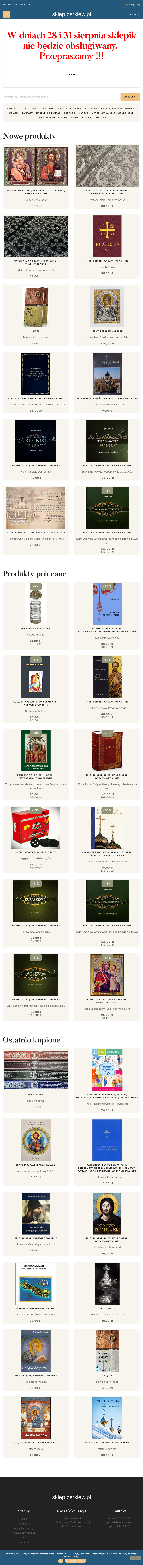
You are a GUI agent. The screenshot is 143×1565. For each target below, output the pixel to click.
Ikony (34, 108)
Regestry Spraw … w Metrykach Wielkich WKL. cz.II (36, 404)
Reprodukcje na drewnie (48, 191)
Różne (74, 117)
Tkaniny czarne (35, 264)
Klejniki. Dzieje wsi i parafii (36, 471)
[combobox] (60, 97)
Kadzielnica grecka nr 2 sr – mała (107, 1314)
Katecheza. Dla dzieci (101, 1094)
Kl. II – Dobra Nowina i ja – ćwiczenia (107, 1103)
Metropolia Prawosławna (121, 398)
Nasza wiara (36, 1448)
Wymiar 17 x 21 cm (35, 194)
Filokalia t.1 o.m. (107, 267)
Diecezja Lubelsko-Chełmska (24, 532)
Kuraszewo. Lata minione (36, 931)
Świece (83, 113)
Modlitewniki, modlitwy (119, 1168)
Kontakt (23, 1537)
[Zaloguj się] (127, 5)
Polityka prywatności (24, 1532)
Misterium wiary (107, 1448)
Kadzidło (47, 108)
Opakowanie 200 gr (42, 1308)
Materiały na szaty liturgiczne (113, 113)
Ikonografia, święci (29, 775)
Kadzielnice (64, 108)
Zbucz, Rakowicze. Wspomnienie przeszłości (107, 471)
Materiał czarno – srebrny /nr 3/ (36, 270)
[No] (135, 1558)
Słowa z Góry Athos (107, 1381)
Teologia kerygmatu (35, 1381)
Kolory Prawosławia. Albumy (101, 852)
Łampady (27, 113)
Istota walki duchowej (35, 337)
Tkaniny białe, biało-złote (107, 194)
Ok (61, 1561)
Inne (89, 261)
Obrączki (70, 113)
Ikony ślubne (22, 191)
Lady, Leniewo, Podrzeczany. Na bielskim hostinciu (35, 1005)
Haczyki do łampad (48, 113)
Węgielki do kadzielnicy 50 (36, 858)
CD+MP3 (10, 108)
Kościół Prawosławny (107, 637)
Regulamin (24, 1523)
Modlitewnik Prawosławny (107, 1177)
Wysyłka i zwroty (24, 1528)
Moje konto (23, 1542)
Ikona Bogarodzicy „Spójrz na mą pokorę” (107, 1008)
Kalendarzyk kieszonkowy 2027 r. (36, 1171)
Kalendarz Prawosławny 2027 (107, 404)
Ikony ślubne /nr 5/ (36, 199)
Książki (14, 113)
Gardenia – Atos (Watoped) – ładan (35, 1314)
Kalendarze (84, 398)
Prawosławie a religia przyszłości (36, 1244)
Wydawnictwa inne (116, 261)
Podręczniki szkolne (124, 1097)
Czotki (22, 108)
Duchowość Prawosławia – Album (107, 861)
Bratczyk (22, 1165)
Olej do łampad (31, 628)
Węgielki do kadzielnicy (40, 852)
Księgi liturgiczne (116, 775)
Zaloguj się (134, 4)
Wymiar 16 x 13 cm (107, 1003)
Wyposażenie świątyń (53, 117)
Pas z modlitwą (35, 1100)
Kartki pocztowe (86, 108)
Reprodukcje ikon (111, 331)
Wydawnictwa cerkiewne (94, 631)
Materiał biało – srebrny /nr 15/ (107, 199)
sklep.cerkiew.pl (71, 14)
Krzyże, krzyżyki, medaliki (118, 108)
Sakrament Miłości (35, 711)
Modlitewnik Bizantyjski (107, 1247)
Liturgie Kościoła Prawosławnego (107, 708)
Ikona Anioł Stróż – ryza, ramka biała (107, 337)
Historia (13, 398)
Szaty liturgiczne (94, 117)
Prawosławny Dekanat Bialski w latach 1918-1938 (36, 538)
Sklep (24, 1518)
